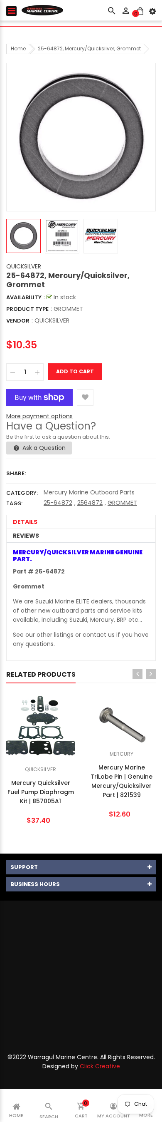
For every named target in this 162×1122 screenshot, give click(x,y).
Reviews (26, 535)
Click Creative (100, 1066)
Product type (27, 309)
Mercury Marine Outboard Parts (89, 492)
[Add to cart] (53, 752)
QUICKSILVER (23, 266)
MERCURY (121, 753)
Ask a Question (43, 448)
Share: (16, 473)
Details (25, 522)
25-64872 (58, 503)
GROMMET (122, 503)
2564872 (90, 503)
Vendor (17, 321)
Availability (24, 297)
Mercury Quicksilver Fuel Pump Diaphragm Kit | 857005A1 (40, 792)
